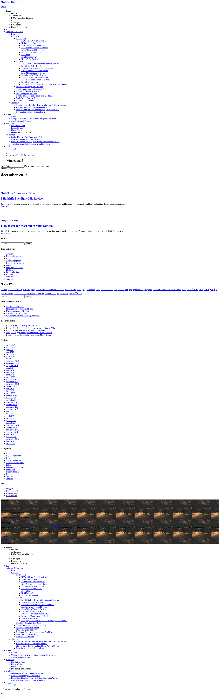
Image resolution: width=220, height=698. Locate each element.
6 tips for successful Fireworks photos (31, 643)
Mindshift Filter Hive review (27, 627)
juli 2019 (9, 368)
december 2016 (12, 423)
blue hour (14, 290)
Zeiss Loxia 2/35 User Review (33, 611)
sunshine (53, 294)
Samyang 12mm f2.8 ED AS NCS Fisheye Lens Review (44, 621)
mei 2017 (10, 414)
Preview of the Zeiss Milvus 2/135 (35, 614)
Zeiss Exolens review (30, 618)
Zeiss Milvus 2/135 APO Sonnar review (37, 605)
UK (67, 294)
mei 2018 (10, 391)
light (130, 290)
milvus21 (162, 290)
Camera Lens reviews (15, 263)
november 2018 (12, 384)
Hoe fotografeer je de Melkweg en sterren (23, 316)
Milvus (155, 290)
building (28, 289)
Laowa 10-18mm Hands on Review (35, 616)
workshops (10, 671)
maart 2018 (10, 393)
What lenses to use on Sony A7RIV (41, 328)
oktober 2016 (11, 427)
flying (83, 290)
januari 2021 (11, 347)
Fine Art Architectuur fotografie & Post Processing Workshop (35, 678)
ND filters (177, 290)
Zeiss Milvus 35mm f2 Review (33, 609)
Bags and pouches (21, 193)
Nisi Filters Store (18, 662)
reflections (30, 294)
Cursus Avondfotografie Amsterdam (25, 676)
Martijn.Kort (6, 193)
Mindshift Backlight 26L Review (22, 198)
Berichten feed (12, 491)
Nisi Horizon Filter (29, 593)
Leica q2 (121, 290)
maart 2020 (10, 359)
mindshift (169, 290)
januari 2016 (11, 437)
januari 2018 (11, 398)
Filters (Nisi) (21, 575)
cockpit (38, 290)
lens (126, 289)
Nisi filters (192, 289)
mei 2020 (10, 354)
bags (9, 290)
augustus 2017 (12, 409)
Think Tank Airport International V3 (31, 625)
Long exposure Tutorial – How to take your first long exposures (41, 641)
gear (87, 290)
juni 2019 (10, 370)
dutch (58, 290)
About (8, 650)
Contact (14, 653)
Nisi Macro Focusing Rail (16, 313)
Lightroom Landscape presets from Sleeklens (34, 632)
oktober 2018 (11, 386)
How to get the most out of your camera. (27, 225)
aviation (4, 289)
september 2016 (12, 430)
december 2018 (12, 382)
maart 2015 (10, 443)
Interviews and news (14, 267)
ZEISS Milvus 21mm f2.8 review (34, 607)
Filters (8, 265)
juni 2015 (10, 441)
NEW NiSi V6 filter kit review (33, 577)
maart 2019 (10, 377)
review (39, 293)
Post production (12, 272)
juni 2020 (10, 352)
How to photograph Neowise (18, 311)
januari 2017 (11, 421)
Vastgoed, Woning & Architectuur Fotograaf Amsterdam (33, 655)
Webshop (10, 660)
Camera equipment (13, 261)
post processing (7, 294)
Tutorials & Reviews (14, 568)
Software (9, 277)
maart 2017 (10, 418)
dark (43, 290)
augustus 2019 (12, 366)
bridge (20, 289)
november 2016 (12, 425)
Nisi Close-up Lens (29, 579)
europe (62, 290)
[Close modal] (2, 696)
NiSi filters (25, 591)
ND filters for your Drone (31, 588)
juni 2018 (10, 388)
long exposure (146, 290)
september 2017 (12, 407)
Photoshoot (10, 270)
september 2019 (12, 363)
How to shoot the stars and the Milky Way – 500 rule (37, 646)
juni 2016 (10, 434)
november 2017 (12, 402)
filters (73, 289)
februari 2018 (11, 395)
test (58, 294)
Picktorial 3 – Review (25, 637)
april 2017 (10, 416)
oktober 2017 (11, 404)
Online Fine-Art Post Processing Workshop (28, 673)
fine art (79, 290)
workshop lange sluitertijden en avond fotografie (30, 680)
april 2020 (10, 356)
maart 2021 (10, 345)
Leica (116, 290)
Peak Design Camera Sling (27, 634)
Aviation (9, 254)
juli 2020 (9, 349)
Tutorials (9, 279)
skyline (48, 293)
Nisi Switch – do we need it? (33, 582)
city (33, 289)
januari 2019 (11, 379)
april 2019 (10, 375)
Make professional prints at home (19, 309)
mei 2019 (10, 372)
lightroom (137, 290)
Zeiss (78, 293)
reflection (23, 294)
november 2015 (12, 439)
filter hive (68, 290)
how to (98, 290)
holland (92, 290)
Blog (16, 220)
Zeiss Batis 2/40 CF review (32, 602)
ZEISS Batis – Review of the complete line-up (40, 600)
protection (17, 294)
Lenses (19, 598)
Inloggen (9, 489)
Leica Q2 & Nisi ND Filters (32, 586)
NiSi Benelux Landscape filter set (34, 584)
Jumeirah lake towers (107, 290)
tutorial (63, 294)
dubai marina (50, 290)
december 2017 (12, 400)
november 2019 (12, 361)
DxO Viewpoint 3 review (27, 326)
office (201, 290)
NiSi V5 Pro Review (29, 595)
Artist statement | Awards (21, 657)
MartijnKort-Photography (11, 2)
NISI (184, 289)
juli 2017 (9, 411)
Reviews (32, 193)
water (72, 293)
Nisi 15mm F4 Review (15, 306)
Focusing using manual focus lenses (30, 648)
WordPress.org (12, 496)
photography (210, 289)
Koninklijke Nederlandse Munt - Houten (29, 330)
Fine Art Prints (17, 664)
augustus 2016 (12, 432)
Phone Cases (16, 666)
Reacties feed (11, 493)
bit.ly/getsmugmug (52, 527)
